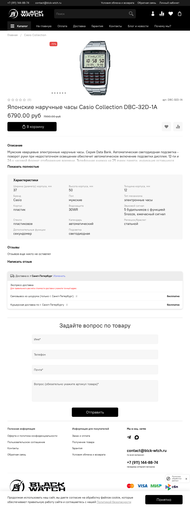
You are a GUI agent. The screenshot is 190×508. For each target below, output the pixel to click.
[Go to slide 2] (54, 93)
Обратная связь (146, 2)
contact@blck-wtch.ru (48, 2)
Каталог (22, 26)
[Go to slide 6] (65, 93)
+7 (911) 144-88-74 (18, 2)
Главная (12, 35)
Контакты (115, 26)
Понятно (164, 499)
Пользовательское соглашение (26, 442)
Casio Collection (35, 35)
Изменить (59, 276)
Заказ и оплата (81, 435)
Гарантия (97, 26)
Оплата (62, 26)
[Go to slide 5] (62, 93)
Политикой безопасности (114, 502)
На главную (44, 26)
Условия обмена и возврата (117, 2)
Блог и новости (138, 26)
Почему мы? (162, 26)
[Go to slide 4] (60, 93)
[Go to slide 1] (52, 93)
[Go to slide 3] (57, 93)
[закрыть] (186, 478)
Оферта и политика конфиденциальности (32, 435)
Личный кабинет (169, 2)
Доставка (79, 26)
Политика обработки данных (176, 479)
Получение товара (83, 442)
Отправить (95, 412)
